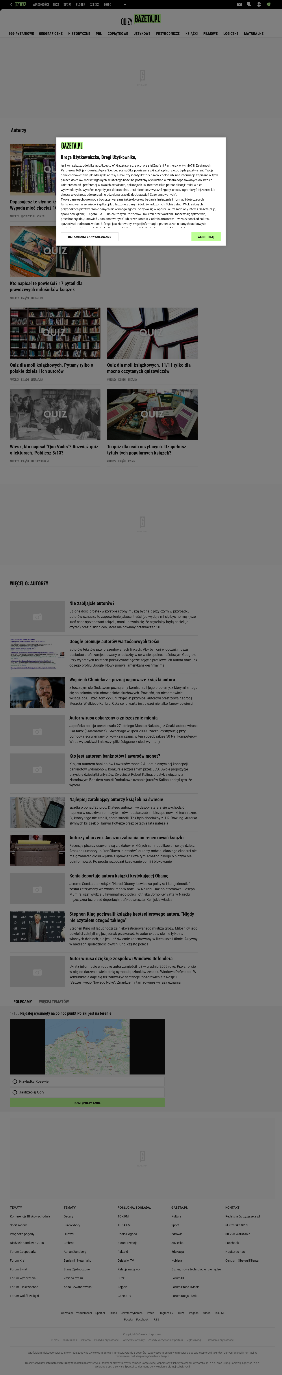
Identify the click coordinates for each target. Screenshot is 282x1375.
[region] (141, 191)
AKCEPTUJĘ (206, 237)
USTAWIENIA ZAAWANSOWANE (89, 237)
